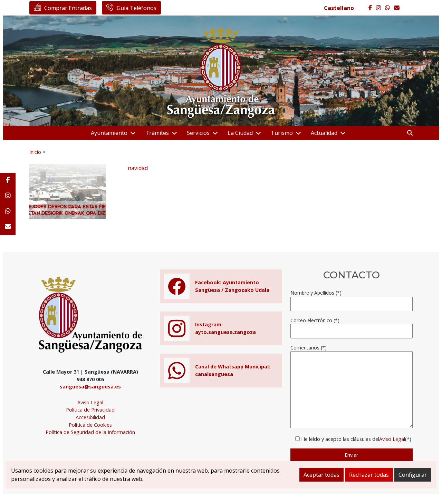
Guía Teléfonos (136, 8)
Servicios (198, 133)
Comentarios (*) (308, 347)
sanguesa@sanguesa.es (90, 386)
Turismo (282, 133)
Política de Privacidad (90, 409)
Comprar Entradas (68, 8)
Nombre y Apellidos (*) (316, 292)
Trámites (157, 133)
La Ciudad (240, 133)
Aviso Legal (90, 402)
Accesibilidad (90, 417)
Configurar (412, 474)
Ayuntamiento (109, 133)
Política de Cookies (90, 425)
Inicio (35, 151)
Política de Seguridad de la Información (90, 432)
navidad (138, 168)
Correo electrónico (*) (314, 320)
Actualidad (324, 133)
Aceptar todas (321, 474)
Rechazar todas (369, 474)
